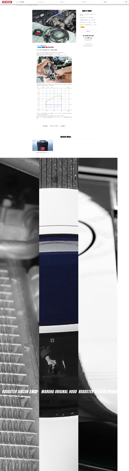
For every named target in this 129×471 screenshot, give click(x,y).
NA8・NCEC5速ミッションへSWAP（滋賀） (87, 17)
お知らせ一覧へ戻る (54, 125)
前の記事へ (45, 125)
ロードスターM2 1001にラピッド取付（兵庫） (47, 49)
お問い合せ (88, 31)
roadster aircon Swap (19, 391)
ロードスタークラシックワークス (98, 394)
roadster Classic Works (97, 391)
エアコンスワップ (19, 394)
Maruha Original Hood (58, 391)
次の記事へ (63, 125)
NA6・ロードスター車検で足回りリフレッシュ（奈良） (88, 24)
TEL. (88, 35)
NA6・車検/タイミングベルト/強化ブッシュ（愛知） (88, 22)
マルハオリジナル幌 (58, 394)
